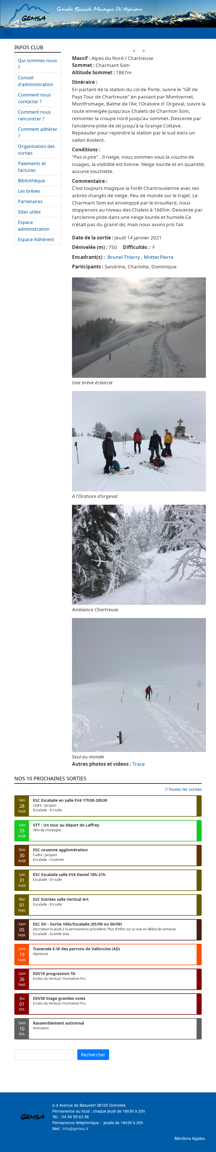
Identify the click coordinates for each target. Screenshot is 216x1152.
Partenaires (30, 201)
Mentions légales (190, 1138)
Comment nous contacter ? (34, 98)
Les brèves (29, 191)
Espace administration (34, 225)
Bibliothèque (31, 181)
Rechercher (93, 1055)
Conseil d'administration (35, 81)
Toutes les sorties (185, 789)
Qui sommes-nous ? (37, 63)
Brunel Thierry (123, 257)
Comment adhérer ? (37, 132)
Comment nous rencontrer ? (34, 115)
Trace (138, 764)
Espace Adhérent (36, 239)
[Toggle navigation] (8, 33)
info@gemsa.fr (76, 1128)
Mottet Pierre (159, 257)
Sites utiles (29, 212)
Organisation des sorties (36, 149)
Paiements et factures (32, 166)
